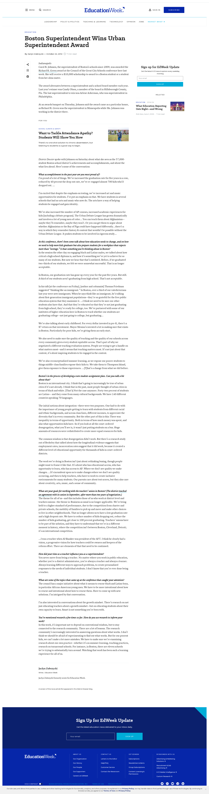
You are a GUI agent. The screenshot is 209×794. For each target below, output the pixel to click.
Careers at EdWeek (80, 776)
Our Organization (80, 759)
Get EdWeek (134, 754)
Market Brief (155, 22)
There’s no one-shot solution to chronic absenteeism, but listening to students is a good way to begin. (66, 144)
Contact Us (106, 754)
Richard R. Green (48, 70)
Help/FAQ (104, 763)
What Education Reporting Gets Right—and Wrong (151, 107)
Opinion (131, 22)
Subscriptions (134, 759)
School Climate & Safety (50, 129)
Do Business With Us (166, 754)
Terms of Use (98, 784)
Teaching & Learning (94, 22)
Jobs (141, 22)
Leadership (50, 22)
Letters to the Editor (109, 759)
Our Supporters (79, 771)
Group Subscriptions (137, 767)
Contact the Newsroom (110, 771)
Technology (116, 22)
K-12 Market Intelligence (166, 772)
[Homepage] (104, 10)
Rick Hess (139, 114)
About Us (77, 754)
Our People (77, 767)
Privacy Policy (114, 784)
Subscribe (174, 10)
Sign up (130, 736)
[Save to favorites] (28, 70)
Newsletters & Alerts (137, 763)
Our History (77, 763)
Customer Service (108, 767)
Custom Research (164, 776)
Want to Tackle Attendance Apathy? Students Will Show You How (66, 135)
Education (30, 32)
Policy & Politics (69, 22)
